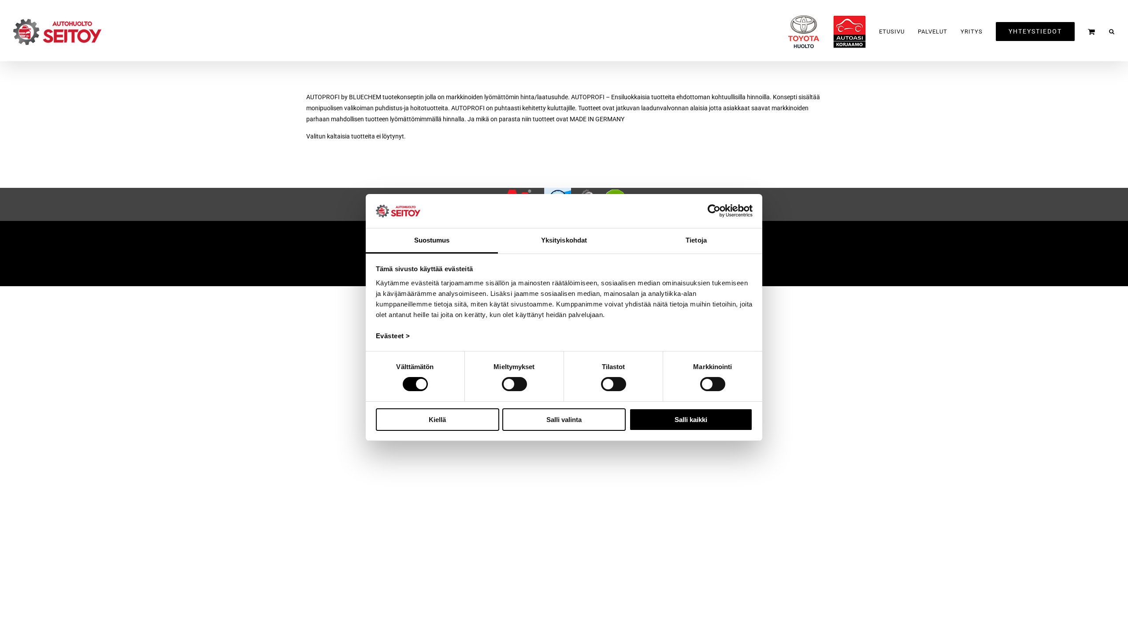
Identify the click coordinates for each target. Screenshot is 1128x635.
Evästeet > (393, 336)
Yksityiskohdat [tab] (564, 240)
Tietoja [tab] (696, 240)
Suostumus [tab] (432, 240)
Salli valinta (564, 419)
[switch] (514, 384)
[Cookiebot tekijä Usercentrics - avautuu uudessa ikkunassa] (714, 210)
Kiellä (437, 419)
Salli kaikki (691, 419)
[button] (1112, 31)
